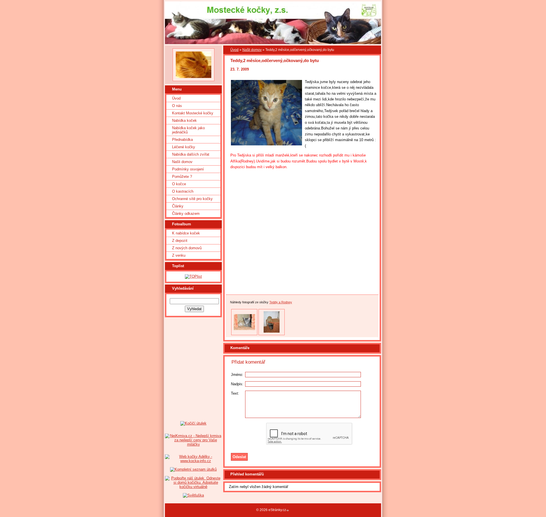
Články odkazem (186, 213)
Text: (235, 393)
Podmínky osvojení (188, 169)
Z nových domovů (187, 248)
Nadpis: (237, 384)
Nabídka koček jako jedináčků (188, 130)
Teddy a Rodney (280, 302)
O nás (177, 106)
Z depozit (179, 240)
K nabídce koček (186, 233)
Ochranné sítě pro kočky (192, 199)
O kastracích (182, 191)
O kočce (179, 184)
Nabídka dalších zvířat (190, 154)
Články (177, 206)
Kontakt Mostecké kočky (192, 113)
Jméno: (237, 374)
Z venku (178, 255)
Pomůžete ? (182, 176)
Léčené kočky (183, 147)
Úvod (176, 98)
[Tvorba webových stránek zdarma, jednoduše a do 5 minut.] (288, 510)
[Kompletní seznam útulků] (193, 469)
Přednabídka (182, 139)
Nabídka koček (184, 120)
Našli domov (182, 162)
